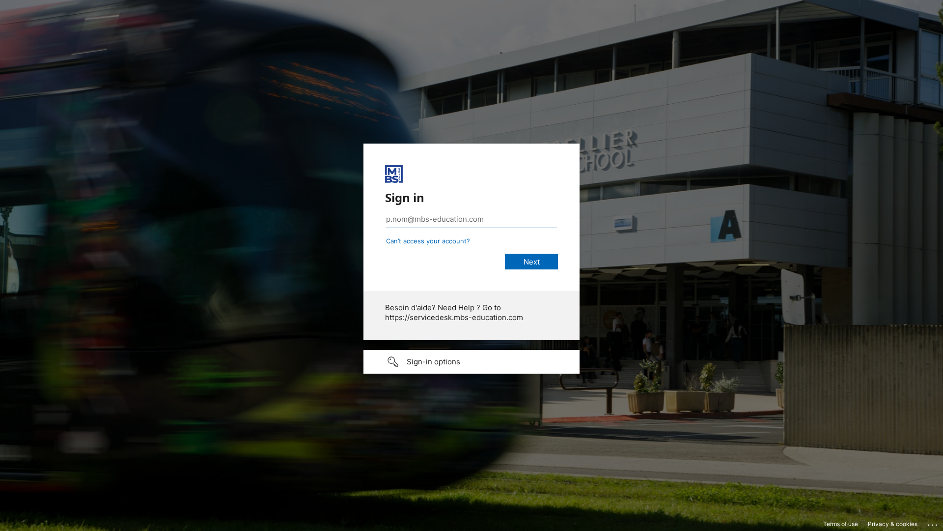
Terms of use (840, 524)
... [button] (933, 523)
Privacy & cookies (892, 524)
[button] (471, 362)
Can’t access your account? (428, 241)
